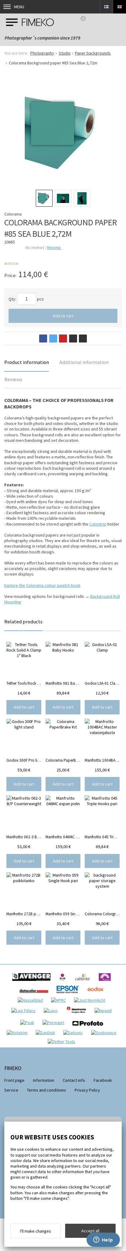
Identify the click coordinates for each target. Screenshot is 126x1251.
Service (11, 1090)
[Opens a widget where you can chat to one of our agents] (103, 1240)
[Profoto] (89, 1027)
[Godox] (97, 994)
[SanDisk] (47, 1032)
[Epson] (69, 994)
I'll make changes (35, 1231)
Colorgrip (97, 524)
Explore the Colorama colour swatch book (42, 585)
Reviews (13, 379)
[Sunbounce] (105, 1032)
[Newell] (104, 1010)
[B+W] (64, 982)
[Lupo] (52, 1010)
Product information (26, 362)
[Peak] (28, 1022)
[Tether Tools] (63, 1041)
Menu (19, 7)
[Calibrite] (84, 982)
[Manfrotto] (77, 1015)
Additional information (84, 362)
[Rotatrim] (19, 1032)
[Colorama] (106, 982)
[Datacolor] (35, 994)
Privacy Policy (87, 1090)
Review (54, 247)
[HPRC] (60, 1000)
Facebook (103, 1080)
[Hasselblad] (32, 1000)
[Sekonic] (74, 1032)
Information (43, 1080)
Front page (14, 1080)
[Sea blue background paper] (63, 133)
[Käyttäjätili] (102, 21)
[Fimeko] (30, 21)
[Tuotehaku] (118, 21)
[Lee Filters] (25, 1010)
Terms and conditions (46, 1090)
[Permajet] (55, 1022)
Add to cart (63, 316)
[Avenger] (33, 982)
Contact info (74, 1080)
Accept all (90, 1231)
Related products (23, 621)
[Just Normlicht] (91, 1000)
